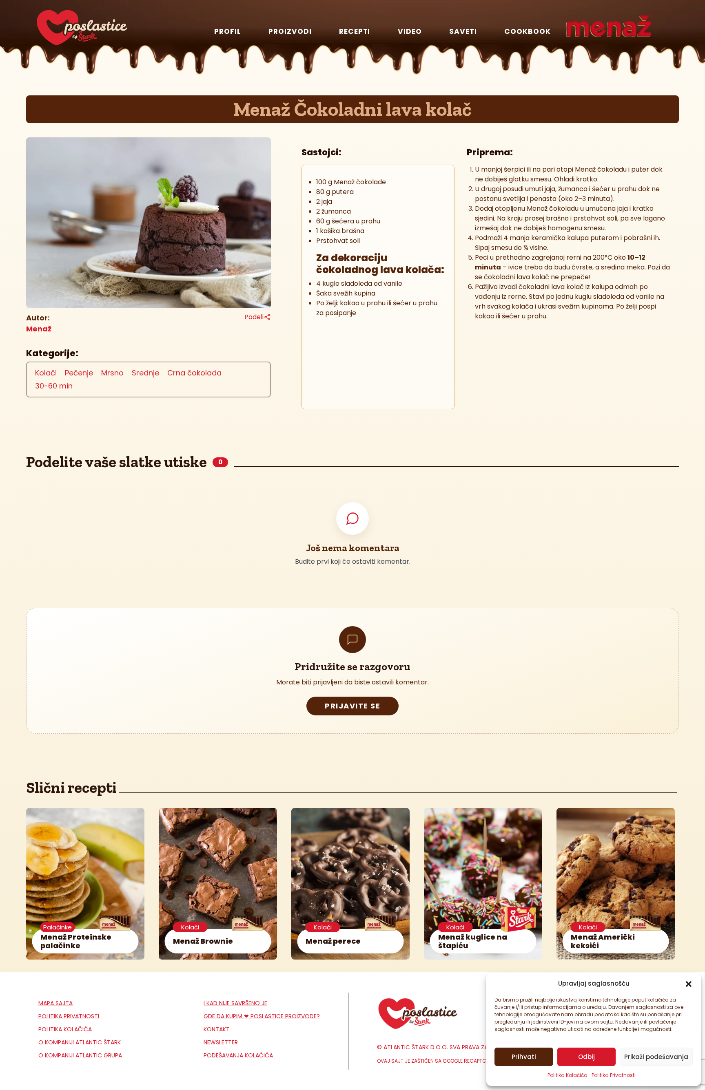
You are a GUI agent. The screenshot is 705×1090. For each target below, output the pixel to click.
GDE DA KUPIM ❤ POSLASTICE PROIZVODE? (262, 1016)
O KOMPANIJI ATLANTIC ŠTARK (79, 1042)
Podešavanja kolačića (238, 1055)
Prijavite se (352, 706)
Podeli (254, 317)
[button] (689, 984)
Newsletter (221, 1042)
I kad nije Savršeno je (235, 1003)
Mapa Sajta (55, 1003)
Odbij (586, 1056)
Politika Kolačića (568, 1075)
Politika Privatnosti (614, 1075)
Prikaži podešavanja (656, 1056)
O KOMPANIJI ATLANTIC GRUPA (80, 1055)
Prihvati (524, 1056)
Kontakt (217, 1029)
